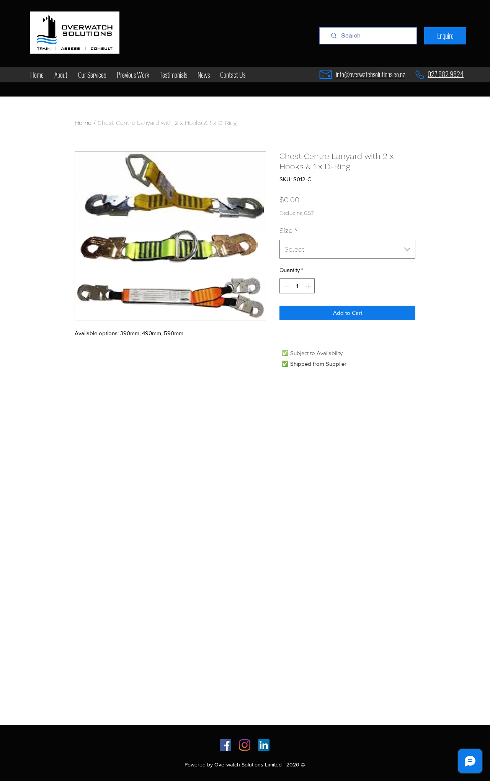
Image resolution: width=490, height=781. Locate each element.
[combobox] (347, 249)
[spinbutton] (297, 286)
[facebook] (225, 745)
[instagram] (244, 745)
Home (83, 122)
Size (288, 230)
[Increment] (309, 286)
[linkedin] (264, 745)
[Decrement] (286, 286)
